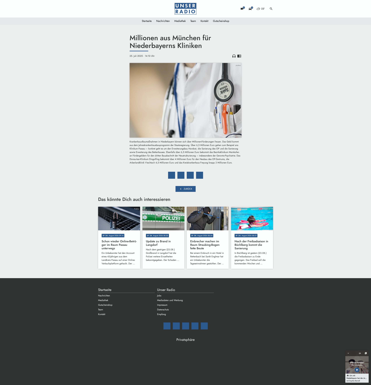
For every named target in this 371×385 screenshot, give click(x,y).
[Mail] (101, 9)
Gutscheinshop (221, 21)
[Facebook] (107, 9)
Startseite (147, 21)
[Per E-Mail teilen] (199, 175)
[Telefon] (118, 9)
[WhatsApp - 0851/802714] (124, 9)
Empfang (161, 314)
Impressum (162, 305)
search (271, 8)
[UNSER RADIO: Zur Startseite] (185, 9)
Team (193, 21)
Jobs (159, 295)
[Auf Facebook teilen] (171, 175)
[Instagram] (113, 9)
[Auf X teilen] (180, 175)
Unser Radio (166, 289)
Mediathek (180, 21)
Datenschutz (163, 309)
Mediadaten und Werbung (170, 300)
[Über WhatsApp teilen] (190, 175)
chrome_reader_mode (239, 56)
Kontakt (204, 21)
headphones (234, 56)
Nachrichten (163, 21)
